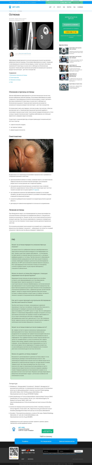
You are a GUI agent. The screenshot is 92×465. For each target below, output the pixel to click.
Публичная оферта (43, 0)
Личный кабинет (76, 2)
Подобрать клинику (71, 25)
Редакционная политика (66, 0)
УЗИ (64, 7)
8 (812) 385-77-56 (65, 2)
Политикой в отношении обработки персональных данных (52, 454)
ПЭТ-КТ (59, 7)
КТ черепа (35, 190)
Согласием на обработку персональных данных (68, 454)
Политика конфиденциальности (54, 0)
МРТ (50, 7)
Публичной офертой (79, 453)
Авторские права (76, 0)
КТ (54, 7)
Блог (23, 459)
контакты (30, 459)
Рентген (69, 7)
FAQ (74, 7)
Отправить (78, 451)
